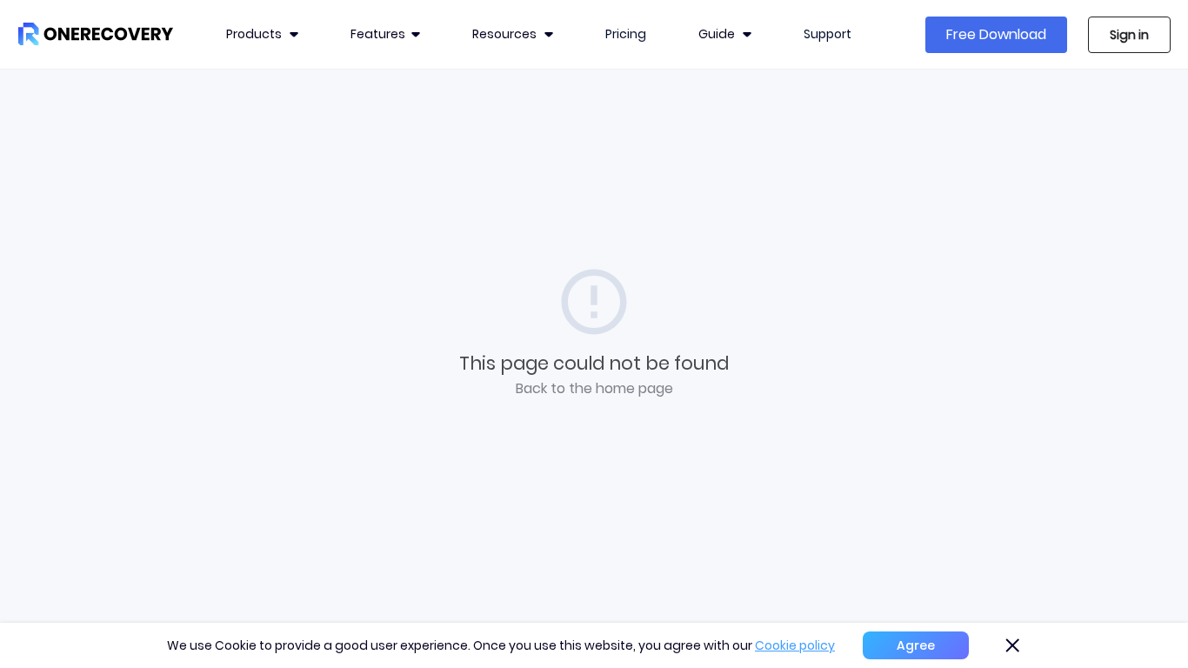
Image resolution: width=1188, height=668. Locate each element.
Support (827, 34)
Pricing (625, 34)
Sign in (1129, 34)
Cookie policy (795, 645)
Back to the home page (594, 388)
